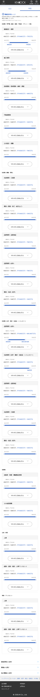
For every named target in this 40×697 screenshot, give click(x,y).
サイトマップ (5, 689)
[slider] (9, 42)
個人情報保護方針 (7, 686)
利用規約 (22, 683)
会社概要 (4, 683)
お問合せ (22, 686)
